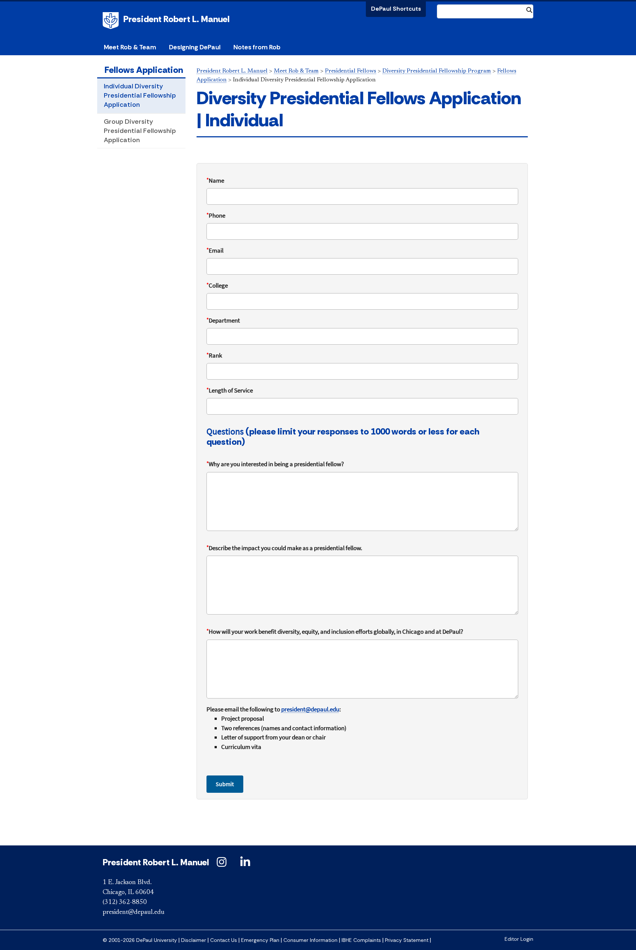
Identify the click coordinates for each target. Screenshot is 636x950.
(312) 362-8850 (125, 902)
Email (214, 250)
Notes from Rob (256, 47)
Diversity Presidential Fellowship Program (436, 71)
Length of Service (229, 390)
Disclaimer (193, 940)
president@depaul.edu (134, 912)
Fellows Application (144, 69)
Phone (215, 215)
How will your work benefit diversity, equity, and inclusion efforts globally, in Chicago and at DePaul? (334, 631)
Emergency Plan (260, 940)
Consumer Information (310, 940)
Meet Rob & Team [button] (130, 47)
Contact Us (223, 940)
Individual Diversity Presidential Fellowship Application (140, 95)
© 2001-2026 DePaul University (140, 940)
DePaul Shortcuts (396, 9)
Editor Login (519, 939)
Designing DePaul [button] (194, 47)
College (217, 285)
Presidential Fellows (350, 71)
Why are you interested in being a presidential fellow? (275, 464)
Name (215, 180)
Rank (214, 355)
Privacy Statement (406, 940)
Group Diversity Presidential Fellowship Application (140, 130)
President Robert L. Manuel (176, 19)
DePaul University (112, 20)
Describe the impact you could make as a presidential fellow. (284, 548)
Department (223, 320)
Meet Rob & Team (296, 71)
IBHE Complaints (361, 940)
